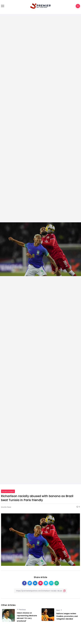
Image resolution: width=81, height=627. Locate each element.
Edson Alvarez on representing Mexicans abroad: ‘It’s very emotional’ (27, 617)
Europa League (8, 491)
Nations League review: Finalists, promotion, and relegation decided (67, 616)
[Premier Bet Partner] (40, 6)
